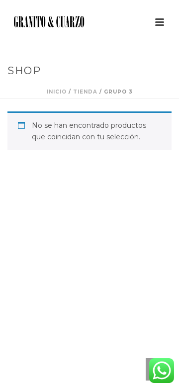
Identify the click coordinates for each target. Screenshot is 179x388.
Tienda (85, 92)
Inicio (57, 92)
